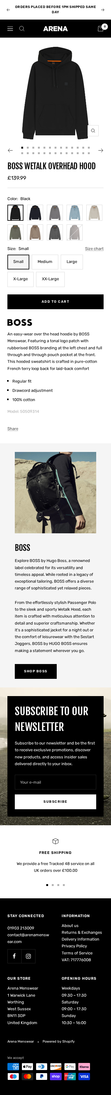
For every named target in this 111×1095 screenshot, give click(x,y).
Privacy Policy (74, 946)
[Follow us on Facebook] (14, 956)
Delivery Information (80, 939)
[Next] (101, 150)
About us (70, 925)
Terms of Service (77, 953)
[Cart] (100, 28)
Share (12, 428)
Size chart (94, 248)
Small (18, 261)
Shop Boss (35, 671)
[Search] (22, 28)
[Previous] (10, 150)
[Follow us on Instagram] (28, 956)
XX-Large (50, 279)
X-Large (20, 279)
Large (72, 261)
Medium (45, 261)
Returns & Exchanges (82, 932)
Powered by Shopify (59, 1042)
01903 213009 (20, 928)
